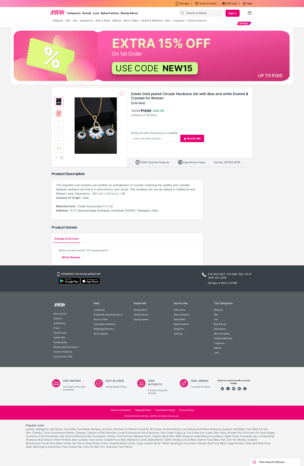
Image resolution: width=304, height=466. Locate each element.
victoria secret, (172, 429)
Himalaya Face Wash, (185, 439)
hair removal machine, (73, 436)
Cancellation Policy (165, 410)
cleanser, (80, 432)
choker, (111, 436)
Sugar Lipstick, (145, 443)
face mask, (83, 429)
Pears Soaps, (69, 446)
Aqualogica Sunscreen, (183, 443)
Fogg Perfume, (235, 443)
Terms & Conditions (120, 410)
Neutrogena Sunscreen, (47, 446)
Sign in (232, 13)
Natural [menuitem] (117, 20)
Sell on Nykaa (101, 333)
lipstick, (30, 429)
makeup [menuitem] (58, 20)
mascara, (111, 432)
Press (56, 328)
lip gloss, (107, 429)
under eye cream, (202, 432)
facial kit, (143, 429)
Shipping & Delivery (104, 329)
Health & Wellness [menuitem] (152, 20)
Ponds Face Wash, (52, 443)
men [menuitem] (167, 20)
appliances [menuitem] (86, 20)
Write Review (71, 257)
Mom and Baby (221, 333)
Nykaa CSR (59, 337)
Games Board (141, 314)
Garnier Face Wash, (209, 439)
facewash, (246, 436)
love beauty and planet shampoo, (201, 429)
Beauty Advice (129, 13)
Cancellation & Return (105, 324)
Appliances (220, 329)
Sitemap (178, 333)
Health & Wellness (223, 338)
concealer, (70, 429)
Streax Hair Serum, (74, 443)
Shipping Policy (143, 410)
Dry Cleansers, (109, 446)
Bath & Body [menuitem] (103, 20)
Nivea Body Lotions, (97, 443)
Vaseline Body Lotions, (123, 443)
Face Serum (125, 446)
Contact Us (99, 310)
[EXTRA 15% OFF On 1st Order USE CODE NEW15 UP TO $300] (152, 56)
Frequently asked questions (108, 314)
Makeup (218, 310)
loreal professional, (129, 432)
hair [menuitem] (75, 20)
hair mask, (239, 429)
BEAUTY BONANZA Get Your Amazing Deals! (81, 3)
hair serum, (56, 429)
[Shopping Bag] (250, 13)
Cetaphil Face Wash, (115, 439)
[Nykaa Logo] (57, 12)
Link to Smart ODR (62, 356)
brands (87, 13)
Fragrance (219, 343)
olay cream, (167, 432)
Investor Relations (62, 351)
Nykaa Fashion (110, 13)
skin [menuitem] (68, 20)
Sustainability (60, 342)
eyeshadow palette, (63, 432)
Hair (216, 319)
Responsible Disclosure (65, 347)
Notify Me (194, 138)
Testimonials (59, 332)
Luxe (216, 352)
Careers (57, 318)
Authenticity (59, 323)
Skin (216, 314)
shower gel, (234, 432)
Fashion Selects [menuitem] (196, 20)
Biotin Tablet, (161, 443)
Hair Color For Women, (234, 439)
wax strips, (220, 432)
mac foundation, (96, 436)
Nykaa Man (179, 319)
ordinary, (37, 432)
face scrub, (96, 439)
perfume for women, (126, 429)
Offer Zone (179, 310)
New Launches (181, 314)
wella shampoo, (184, 436)
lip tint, (186, 432)
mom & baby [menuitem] (131, 20)
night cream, (232, 436)
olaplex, (157, 436)
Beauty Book (140, 310)
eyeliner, (227, 429)
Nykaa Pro (179, 329)
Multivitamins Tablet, (160, 439)
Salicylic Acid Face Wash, (212, 443)
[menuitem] (243, 23)
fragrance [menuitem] (179, 20)
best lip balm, (80, 439)
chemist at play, (96, 432)
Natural (217, 348)
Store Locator (101, 319)
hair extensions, (150, 432)
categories (74, 13)
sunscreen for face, (254, 432)
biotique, (96, 429)
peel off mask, (62, 439)
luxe (96, 13)
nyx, (255, 436)
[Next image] (61, 158)
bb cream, (156, 429)
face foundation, (49, 436)
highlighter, (42, 429)
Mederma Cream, (138, 439)
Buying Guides (141, 319)
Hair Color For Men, (89, 446)
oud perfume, (125, 436)
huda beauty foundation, (209, 436)
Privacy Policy (186, 410)
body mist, (169, 436)
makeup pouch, (143, 436)
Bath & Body (220, 324)
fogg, (178, 432)
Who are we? (60, 313)
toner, (47, 432)
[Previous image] (56, 158)
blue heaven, (46, 439)
